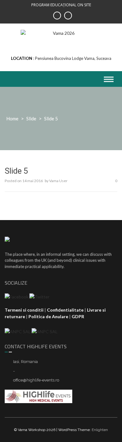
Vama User (58, 180)
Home (12, 118)
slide (31, 118)
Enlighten (100, 430)
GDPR (78, 316)
